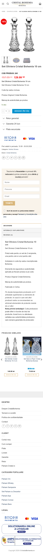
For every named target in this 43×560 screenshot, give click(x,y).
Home (3, 11)
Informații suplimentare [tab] (13, 230)
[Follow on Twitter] (11, 426)
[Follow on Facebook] (4, 426)
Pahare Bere (7, 504)
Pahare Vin (6, 479)
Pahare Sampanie (9, 487)
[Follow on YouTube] (19, 426)
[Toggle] (4, 118)
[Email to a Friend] (15, 158)
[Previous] (5, 35)
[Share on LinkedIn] (23, 158)
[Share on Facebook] (7, 158)
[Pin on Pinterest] (19, 158)
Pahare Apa (6, 496)
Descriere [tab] (7, 226)
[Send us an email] (15, 426)
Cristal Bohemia (11, 153)
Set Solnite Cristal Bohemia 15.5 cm (11, 360)
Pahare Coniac (7, 500)
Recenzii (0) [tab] (8, 235)
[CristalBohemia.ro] (22, 3)
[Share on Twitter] (11, 158)
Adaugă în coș (21, 111)
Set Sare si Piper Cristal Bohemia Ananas (32, 360)
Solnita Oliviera (12, 11)
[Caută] (8, 4)
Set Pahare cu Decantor (11, 491)
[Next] (38, 35)
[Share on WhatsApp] (4, 158)
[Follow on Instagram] (7, 426)
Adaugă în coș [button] (11, 375)
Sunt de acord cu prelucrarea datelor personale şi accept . (20, 214)
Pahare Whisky (8, 483)
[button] (3, 3)
